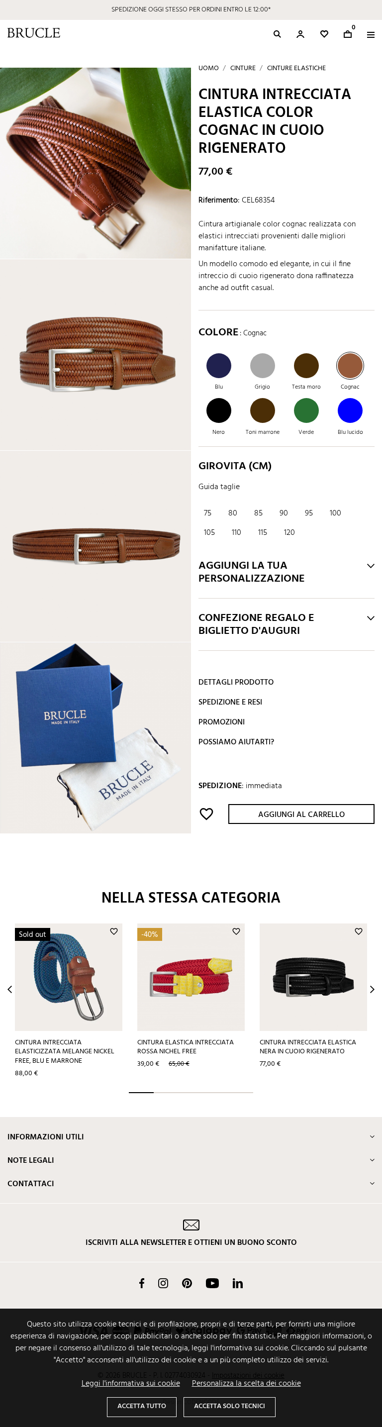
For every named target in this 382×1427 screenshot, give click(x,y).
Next (372, 989)
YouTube (212, 1283)
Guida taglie (219, 487)
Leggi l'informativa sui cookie (131, 1384)
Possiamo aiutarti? (236, 742)
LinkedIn (238, 1283)
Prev (9, 989)
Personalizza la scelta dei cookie (246, 1384)
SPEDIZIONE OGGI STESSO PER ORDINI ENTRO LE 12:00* (191, 9)
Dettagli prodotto (236, 682)
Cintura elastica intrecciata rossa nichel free (185, 1047)
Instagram (163, 1283)
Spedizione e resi (230, 702)
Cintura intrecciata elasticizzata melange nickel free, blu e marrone (64, 1052)
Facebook (141, 1283)
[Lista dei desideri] (324, 34)
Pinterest (187, 1283)
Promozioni (221, 722)
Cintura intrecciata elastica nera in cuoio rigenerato (308, 1047)
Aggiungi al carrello (301, 815)
